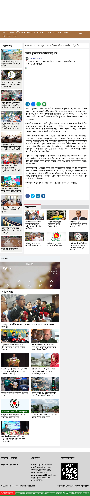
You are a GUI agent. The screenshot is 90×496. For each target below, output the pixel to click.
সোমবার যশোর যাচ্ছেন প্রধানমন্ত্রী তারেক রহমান (33, 244)
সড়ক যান (65, 32)
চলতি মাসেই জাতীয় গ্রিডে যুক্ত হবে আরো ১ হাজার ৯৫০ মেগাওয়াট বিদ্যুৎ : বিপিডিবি (78, 246)
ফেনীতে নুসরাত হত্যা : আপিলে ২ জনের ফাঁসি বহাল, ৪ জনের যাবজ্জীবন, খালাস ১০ (44, 371)
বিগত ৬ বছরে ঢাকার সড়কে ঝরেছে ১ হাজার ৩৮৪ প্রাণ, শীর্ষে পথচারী (11, 84)
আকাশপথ (56, 32)
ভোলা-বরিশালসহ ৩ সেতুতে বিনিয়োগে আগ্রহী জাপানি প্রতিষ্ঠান (11, 209)
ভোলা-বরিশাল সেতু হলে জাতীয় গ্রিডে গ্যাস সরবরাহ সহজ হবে (11, 230)
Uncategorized (42, 45)
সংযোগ (4, 32)
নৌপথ (47, 32)
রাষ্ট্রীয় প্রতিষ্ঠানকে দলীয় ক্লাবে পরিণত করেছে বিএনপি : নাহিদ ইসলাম (13, 347)
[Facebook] (27, 196)
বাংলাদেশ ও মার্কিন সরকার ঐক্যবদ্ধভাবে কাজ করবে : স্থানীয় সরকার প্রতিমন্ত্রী (27, 325)
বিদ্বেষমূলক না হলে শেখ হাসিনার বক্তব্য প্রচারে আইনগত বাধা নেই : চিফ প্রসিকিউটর (33, 225)
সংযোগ (30, 45)
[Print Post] (27, 104)
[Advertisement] (45, 15)
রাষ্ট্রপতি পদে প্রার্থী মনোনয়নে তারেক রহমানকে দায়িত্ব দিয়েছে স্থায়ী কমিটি (11, 147)
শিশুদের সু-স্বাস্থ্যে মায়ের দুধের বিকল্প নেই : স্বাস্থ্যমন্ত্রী (11, 190)
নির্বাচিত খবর (19, 32)
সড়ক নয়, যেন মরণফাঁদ (9, 249)
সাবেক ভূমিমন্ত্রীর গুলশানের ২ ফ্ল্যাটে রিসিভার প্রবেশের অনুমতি (78, 224)
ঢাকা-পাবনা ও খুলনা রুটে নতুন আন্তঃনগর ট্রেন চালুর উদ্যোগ (10, 63)
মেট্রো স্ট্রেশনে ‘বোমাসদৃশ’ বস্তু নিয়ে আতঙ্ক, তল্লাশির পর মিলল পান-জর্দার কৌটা (10, 105)
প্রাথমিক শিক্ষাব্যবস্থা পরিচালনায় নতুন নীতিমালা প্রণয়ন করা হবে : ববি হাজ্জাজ (13, 438)
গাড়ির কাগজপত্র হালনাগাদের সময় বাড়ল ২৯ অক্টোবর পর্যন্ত (14, 415)
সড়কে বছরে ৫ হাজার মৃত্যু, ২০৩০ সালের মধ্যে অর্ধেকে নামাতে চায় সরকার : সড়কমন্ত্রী (14, 371)
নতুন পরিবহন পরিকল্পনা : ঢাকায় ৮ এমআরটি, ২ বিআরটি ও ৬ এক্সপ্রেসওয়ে (10, 126)
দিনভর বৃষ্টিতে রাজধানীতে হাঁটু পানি (65, 45)
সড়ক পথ (29, 32)
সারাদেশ (9, 36)
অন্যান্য (15, 36)
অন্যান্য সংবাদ (30, 207)
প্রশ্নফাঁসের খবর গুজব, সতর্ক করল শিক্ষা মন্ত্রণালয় (56, 244)
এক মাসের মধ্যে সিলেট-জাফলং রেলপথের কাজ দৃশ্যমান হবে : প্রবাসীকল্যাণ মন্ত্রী (11, 169)
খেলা (3, 36)
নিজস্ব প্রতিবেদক (35, 58)
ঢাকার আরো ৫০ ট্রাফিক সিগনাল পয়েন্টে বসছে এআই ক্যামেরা (44, 394)
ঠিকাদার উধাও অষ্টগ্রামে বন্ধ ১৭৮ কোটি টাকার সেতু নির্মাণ (44, 415)
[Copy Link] (44, 104)
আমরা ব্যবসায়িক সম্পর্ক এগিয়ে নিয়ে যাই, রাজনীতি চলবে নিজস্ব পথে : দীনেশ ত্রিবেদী (44, 347)
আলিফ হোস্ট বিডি (81, 486)
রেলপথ (39, 32)
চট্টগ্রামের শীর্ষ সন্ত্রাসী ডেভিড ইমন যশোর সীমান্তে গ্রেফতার (54, 224)
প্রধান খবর (11, 32)
